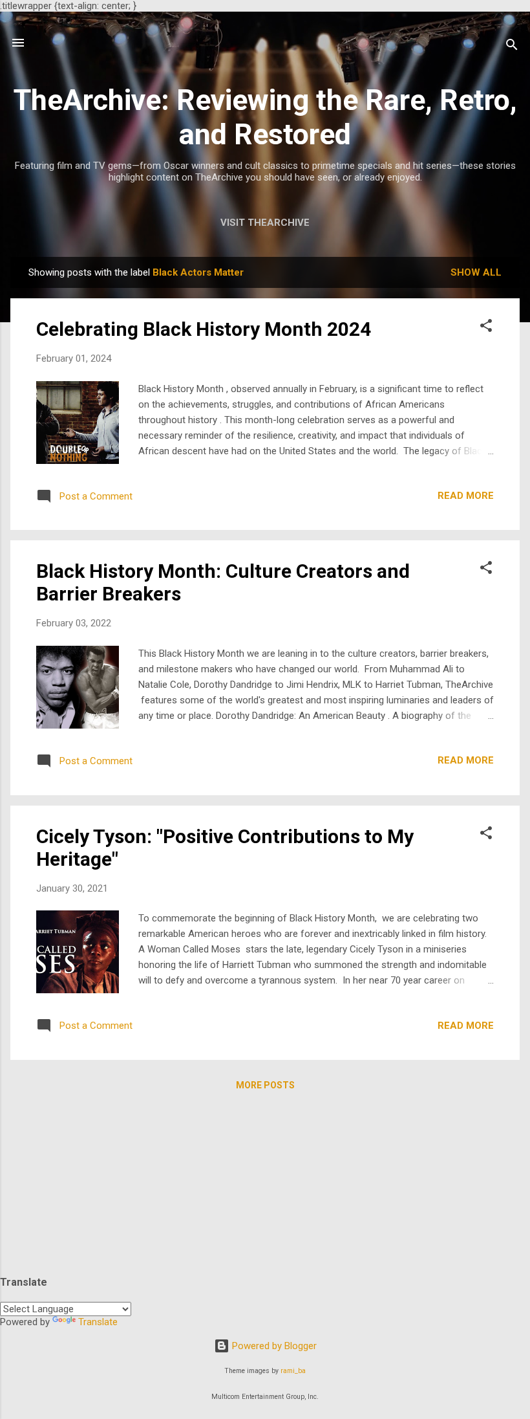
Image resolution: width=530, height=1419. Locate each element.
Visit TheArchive (265, 222)
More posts (265, 1085)
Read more (466, 495)
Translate (98, 1322)
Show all (476, 272)
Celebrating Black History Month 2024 (203, 329)
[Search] (512, 47)
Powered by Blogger (273, 1346)
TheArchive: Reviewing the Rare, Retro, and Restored (265, 117)
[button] (486, 328)
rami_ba (293, 1371)
